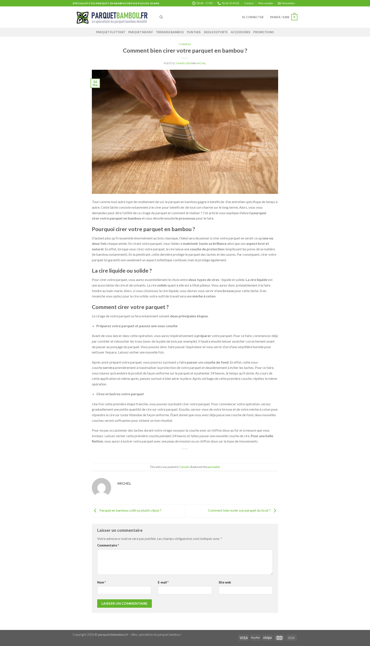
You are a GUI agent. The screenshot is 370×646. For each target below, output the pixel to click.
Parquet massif (140, 32)
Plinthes (194, 32)
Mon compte (265, 3)
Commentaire (108, 545)
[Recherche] (161, 17)
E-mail (163, 582)
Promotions (263, 32)
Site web (225, 582)
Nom (101, 582)
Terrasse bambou (170, 32)
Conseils (185, 44)
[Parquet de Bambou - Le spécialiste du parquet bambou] (113, 17)
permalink (214, 467)
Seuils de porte (216, 32)
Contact (249, 3)
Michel (201, 63)
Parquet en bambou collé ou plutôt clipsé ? (130, 510)
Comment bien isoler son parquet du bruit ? (239, 510)
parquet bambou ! (170, 634)
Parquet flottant (110, 32)
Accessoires (241, 32)
